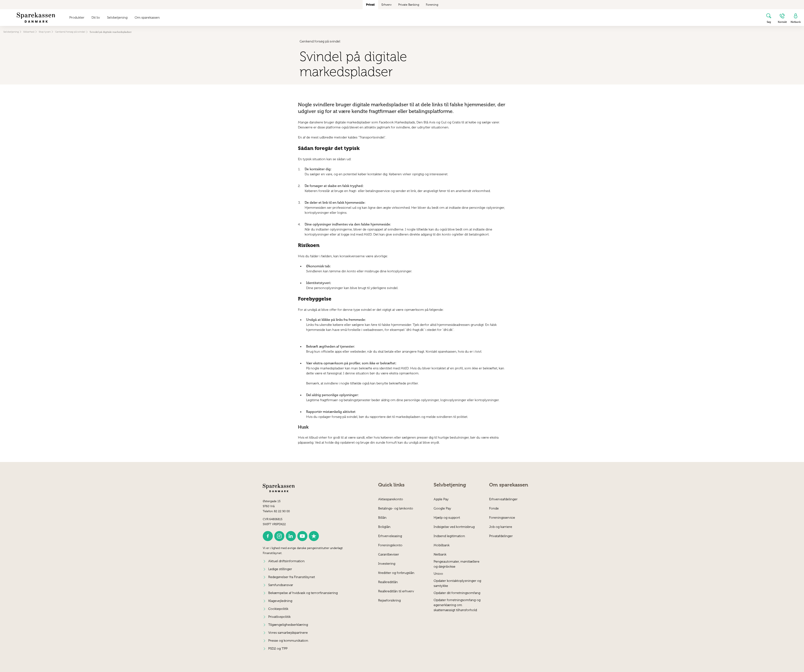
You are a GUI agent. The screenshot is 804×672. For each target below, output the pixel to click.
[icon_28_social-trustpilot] (314, 536)
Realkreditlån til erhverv (396, 591)
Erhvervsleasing (390, 536)
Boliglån (384, 527)
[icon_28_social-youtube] (302, 536)
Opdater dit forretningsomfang (457, 593)
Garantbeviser (388, 554)
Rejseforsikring (389, 600)
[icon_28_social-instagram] (279, 536)
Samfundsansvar (280, 585)
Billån (382, 518)
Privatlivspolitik (279, 617)
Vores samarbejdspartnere (288, 633)
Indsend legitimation (449, 536)
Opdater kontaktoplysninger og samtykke (457, 583)
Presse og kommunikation (288, 641)
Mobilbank (442, 545)
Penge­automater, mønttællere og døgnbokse (456, 564)
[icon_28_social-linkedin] (291, 536)
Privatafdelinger (501, 536)
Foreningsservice (502, 518)
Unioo (438, 574)
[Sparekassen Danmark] (36, 17)
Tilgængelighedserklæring (288, 625)
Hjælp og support (447, 518)
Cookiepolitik (278, 609)
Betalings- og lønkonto (395, 508)
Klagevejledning (280, 601)
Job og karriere (500, 527)
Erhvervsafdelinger (503, 499)
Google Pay (442, 508)
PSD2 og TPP (277, 648)
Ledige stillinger (280, 569)
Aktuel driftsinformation (286, 561)
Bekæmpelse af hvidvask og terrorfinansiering (303, 593)
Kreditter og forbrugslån (396, 573)
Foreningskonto (390, 545)
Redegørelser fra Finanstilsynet (291, 577)
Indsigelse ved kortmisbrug (454, 527)
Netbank (440, 554)
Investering (386, 564)
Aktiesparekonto (390, 499)
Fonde (494, 508)
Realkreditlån (388, 582)
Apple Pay (441, 499)
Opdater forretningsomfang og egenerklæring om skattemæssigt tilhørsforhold (457, 602)
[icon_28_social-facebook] (268, 536)
